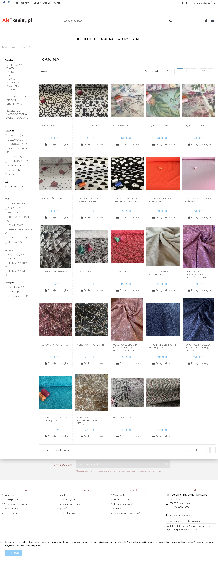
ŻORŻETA (11, 68)
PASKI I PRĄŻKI (17, 237)
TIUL (8, 107)
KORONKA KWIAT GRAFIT (90, 344)
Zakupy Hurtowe (42, 2)
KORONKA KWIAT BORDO (55, 344)
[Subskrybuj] (166, 464)
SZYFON (11, 100)
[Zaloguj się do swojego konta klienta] (206, 21)
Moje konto (119, 495)
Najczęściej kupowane (16, 504)
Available (16, 287)
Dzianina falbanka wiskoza (54, 271)
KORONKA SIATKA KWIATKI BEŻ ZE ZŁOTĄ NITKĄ (89, 420)
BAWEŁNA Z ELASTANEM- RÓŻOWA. (199, 200)
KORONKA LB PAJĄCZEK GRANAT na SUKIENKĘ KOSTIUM (197, 347)
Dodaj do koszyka (58, 144)
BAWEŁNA (12, 86)
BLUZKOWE (13, 110)
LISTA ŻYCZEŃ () (206, 2)
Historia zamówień (123, 504)
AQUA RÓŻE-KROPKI (52, 198)
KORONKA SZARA (122, 417)
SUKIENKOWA (14, 82)
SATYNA (11, 79)
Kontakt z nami (22, 2)
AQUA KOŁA (48, 125)
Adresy (117, 508)
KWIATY (15, 225)
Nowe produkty (12, 499)
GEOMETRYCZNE (19, 203)
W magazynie (18, 296)
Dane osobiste (121, 499)
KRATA (13, 212)
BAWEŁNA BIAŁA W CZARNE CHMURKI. (87, 200)
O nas (57, 2)
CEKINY (10, 75)
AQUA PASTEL (120, 125)
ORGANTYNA (14, 103)
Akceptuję (13, 552)
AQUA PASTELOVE (195, 125)
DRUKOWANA (14, 65)
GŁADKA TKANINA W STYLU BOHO (160, 273)
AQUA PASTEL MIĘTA (160, 125)
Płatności (64, 508)
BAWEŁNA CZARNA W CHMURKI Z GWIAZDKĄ (125, 200)
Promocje (9, 495)
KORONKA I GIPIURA (17, 96)
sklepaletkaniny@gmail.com (185, 521)
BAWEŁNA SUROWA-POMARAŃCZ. (160, 200)
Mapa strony (11, 508)
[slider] (5, 192)
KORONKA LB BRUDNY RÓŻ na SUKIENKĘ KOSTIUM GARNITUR (125, 347)
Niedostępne (16, 291)
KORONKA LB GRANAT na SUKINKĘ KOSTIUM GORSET (162, 347)
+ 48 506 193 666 (180, 515)
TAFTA (10, 72)
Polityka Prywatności (70, 499)
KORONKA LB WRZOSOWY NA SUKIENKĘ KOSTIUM (195, 274)
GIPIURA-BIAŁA (85, 271)
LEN (8, 93)
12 (203, 71)
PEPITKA (15, 242)
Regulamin (64, 495)
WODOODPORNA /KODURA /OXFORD (17, 116)
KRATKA (153, 417)
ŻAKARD (11, 89)
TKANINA (9, 60)
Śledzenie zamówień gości (127, 513)
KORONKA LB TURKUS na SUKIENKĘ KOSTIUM (54, 419)
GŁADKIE (15, 208)
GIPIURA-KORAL (121, 271)
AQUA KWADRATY (87, 125)
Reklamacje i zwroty (69, 504)
